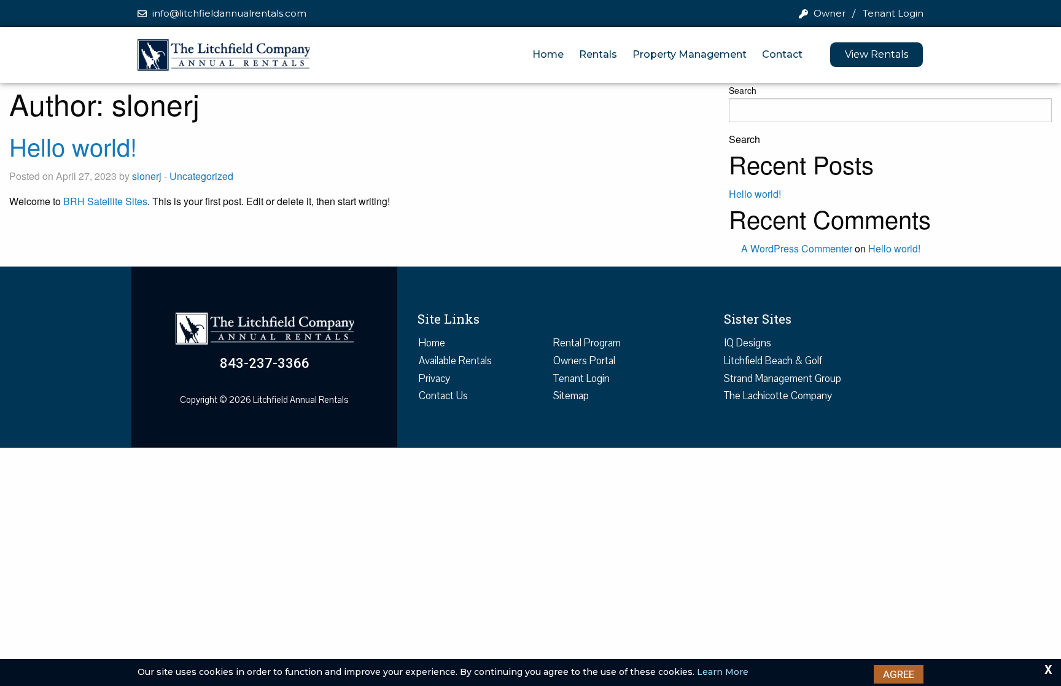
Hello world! (73, 145)
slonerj (146, 176)
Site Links (449, 318)
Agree (898, 674)
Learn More (722, 671)
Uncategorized (201, 176)
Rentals (598, 54)
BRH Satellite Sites (105, 201)
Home (548, 54)
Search (742, 90)
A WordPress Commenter (796, 248)
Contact (782, 54)
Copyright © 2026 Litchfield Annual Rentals (264, 400)
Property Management (689, 54)
